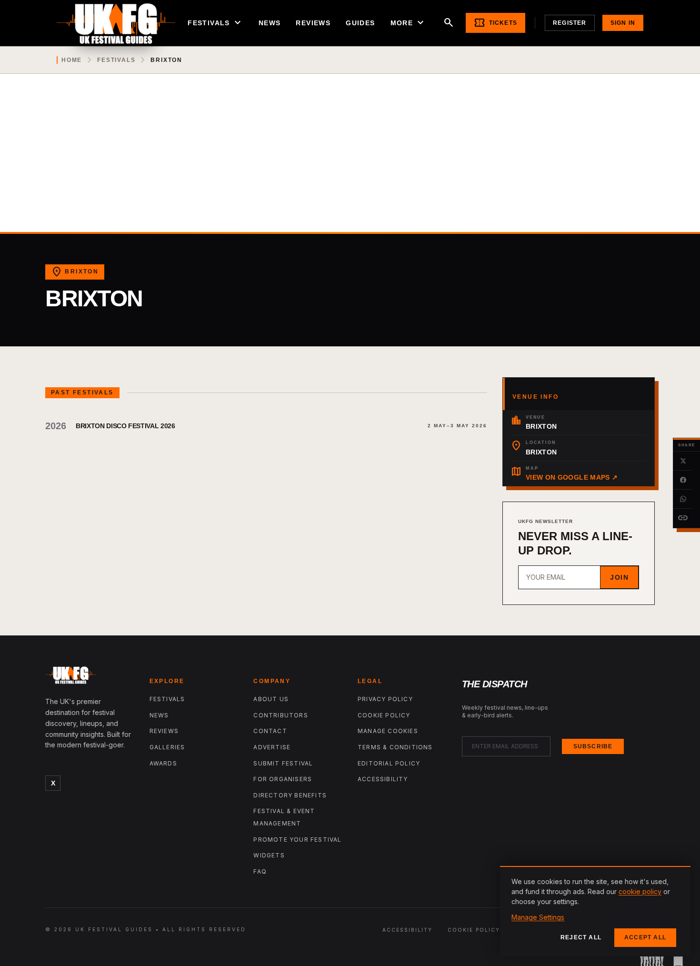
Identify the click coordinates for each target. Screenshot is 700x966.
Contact (270, 731)
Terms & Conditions (395, 747)
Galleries (167, 747)
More (408, 23)
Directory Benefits (290, 795)
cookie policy (640, 891)
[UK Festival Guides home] (89, 677)
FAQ (260, 871)
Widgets (268, 855)
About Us (271, 699)
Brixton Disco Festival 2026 (125, 426)
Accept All (645, 937)
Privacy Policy (385, 699)
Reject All (580, 937)
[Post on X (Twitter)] (682, 461)
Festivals (215, 23)
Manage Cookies (388, 731)
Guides (360, 23)
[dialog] (595, 911)
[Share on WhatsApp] (682, 499)
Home (71, 60)
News (270, 23)
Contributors (280, 715)
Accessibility (383, 779)
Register (570, 23)
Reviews (313, 23)
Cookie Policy (384, 715)
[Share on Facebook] (682, 480)
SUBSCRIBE (593, 746)
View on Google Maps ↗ (572, 477)
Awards (163, 763)
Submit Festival (283, 763)
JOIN (619, 577)
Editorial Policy (389, 763)
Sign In (622, 23)
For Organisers (282, 779)
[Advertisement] (350, 160)
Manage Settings (537, 917)
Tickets (495, 23)
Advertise (271, 747)
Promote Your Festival (297, 839)
